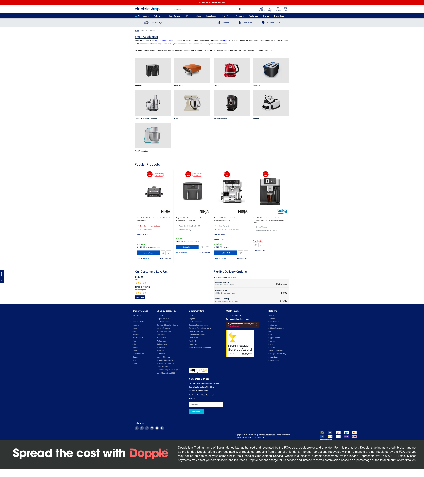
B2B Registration (195, 322)
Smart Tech (226, 16)
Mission (135, 357)
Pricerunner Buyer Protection (200, 347)
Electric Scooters (163, 322)
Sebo (134, 344)
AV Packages (162, 341)
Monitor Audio (137, 338)
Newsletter (193, 344)
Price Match (247, 23)
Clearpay (225, 23)
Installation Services (196, 334)
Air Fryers (160, 315)
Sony (134, 331)
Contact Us (272, 325)
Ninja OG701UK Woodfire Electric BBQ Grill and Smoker (153, 219)
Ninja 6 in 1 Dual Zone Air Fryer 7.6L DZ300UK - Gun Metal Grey (189, 219)
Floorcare (240, 16)
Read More (140, 297)
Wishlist (271, 315)
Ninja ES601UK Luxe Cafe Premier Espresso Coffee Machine (227, 219)
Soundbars (161, 347)
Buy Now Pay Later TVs (165, 363)
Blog (270, 334)
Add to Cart (148, 253)
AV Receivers (162, 344)
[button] (168, 252)
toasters (177, 44)
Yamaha (135, 347)
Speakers (197, 16)
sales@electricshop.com (239, 319)
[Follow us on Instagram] (147, 428)
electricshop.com (269, 435)
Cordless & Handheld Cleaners (168, 325)
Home (137, 31)
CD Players (161, 354)
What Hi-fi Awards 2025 (165, 360)
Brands (266, 16)
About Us (271, 319)
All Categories (143, 16)
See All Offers (142, 234)
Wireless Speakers (164, 331)
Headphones (211, 16)
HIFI (186, 16)
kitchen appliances (163, 40)
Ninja (134, 360)
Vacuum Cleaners (163, 357)
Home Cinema (174, 16)
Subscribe (196, 411)
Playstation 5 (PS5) (164, 319)
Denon (134, 328)
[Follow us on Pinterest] (152, 428)
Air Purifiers (161, 338)
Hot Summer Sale (273, 23)
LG (133, 319)
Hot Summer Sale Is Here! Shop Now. (212, 2)
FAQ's (270, 331)
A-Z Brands (136, 315)
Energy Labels (273, 360)
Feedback (192, 341)
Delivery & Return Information (200, 328)
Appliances (253, 16)
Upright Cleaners (163, 328)
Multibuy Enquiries (196, 331)
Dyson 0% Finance (163, 367)
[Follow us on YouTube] (157, 428)
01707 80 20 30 (235, 316)
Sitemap (271, 347)
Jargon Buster (273, 357)
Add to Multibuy (143, 258)
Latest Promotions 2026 (166, 373)
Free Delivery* (156, 23)
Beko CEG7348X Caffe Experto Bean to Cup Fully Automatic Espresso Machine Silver (268, 220)
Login (191, 315)
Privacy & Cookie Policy (277, 354)
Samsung (135, 325)
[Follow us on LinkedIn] (162, 428)
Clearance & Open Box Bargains (168, 370)
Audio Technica (138, 354)
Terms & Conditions (275, 350)
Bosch (226, 40)
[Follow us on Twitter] (142, 428)
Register (192, 319)
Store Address (273, 322)
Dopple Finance (274, 338)
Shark (134, 363)
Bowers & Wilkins (138, 322)
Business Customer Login (198, 325)
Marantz (135, 334)
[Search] (240, 9)
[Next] (289, 216)
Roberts (135, 350)
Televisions (158, 16)
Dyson (134, 341)
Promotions (279, 16)
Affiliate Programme (276, 328)
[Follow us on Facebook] (137, 428)
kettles (170, 44)
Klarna (270, 344)
